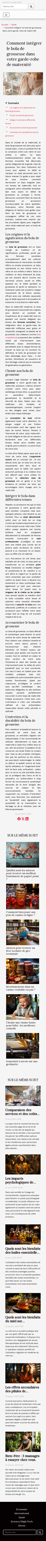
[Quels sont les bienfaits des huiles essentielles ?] (23, 1234)
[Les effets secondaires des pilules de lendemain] (23, 1373)
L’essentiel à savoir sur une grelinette (22, 1063)
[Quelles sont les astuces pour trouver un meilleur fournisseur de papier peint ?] (22, 855)
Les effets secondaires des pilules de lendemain (22, 1391)
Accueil (5, 24)
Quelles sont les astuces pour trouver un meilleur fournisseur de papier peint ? (22, 875)
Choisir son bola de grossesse (21, 115)
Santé (13, 24)
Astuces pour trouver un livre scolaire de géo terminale (20, 950)
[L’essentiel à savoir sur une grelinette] (22, 1046)
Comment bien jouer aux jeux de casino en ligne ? (21, 913)
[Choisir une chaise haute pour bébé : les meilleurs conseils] (22, 1007)
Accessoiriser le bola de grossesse (23, 128)
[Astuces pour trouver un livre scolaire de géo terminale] (22, 932)
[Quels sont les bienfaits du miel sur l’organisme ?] (23, 1303)
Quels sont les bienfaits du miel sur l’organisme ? (22, 1321)
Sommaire (13, 103)
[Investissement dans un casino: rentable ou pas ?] (22, 971)
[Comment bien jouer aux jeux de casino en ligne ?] (22, 896)
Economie (21, 1509)
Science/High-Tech (22, 1521)
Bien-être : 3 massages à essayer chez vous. (22, 1458)
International (21, 1513)
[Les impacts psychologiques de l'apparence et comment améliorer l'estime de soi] (23, 1164)
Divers (21, 1525)
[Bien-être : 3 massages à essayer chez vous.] (23, 1441)
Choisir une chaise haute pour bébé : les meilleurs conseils (21, 1025)
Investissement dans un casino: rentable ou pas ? (20, 988)
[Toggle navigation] (6, 15)
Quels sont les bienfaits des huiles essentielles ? (22, 1252)
